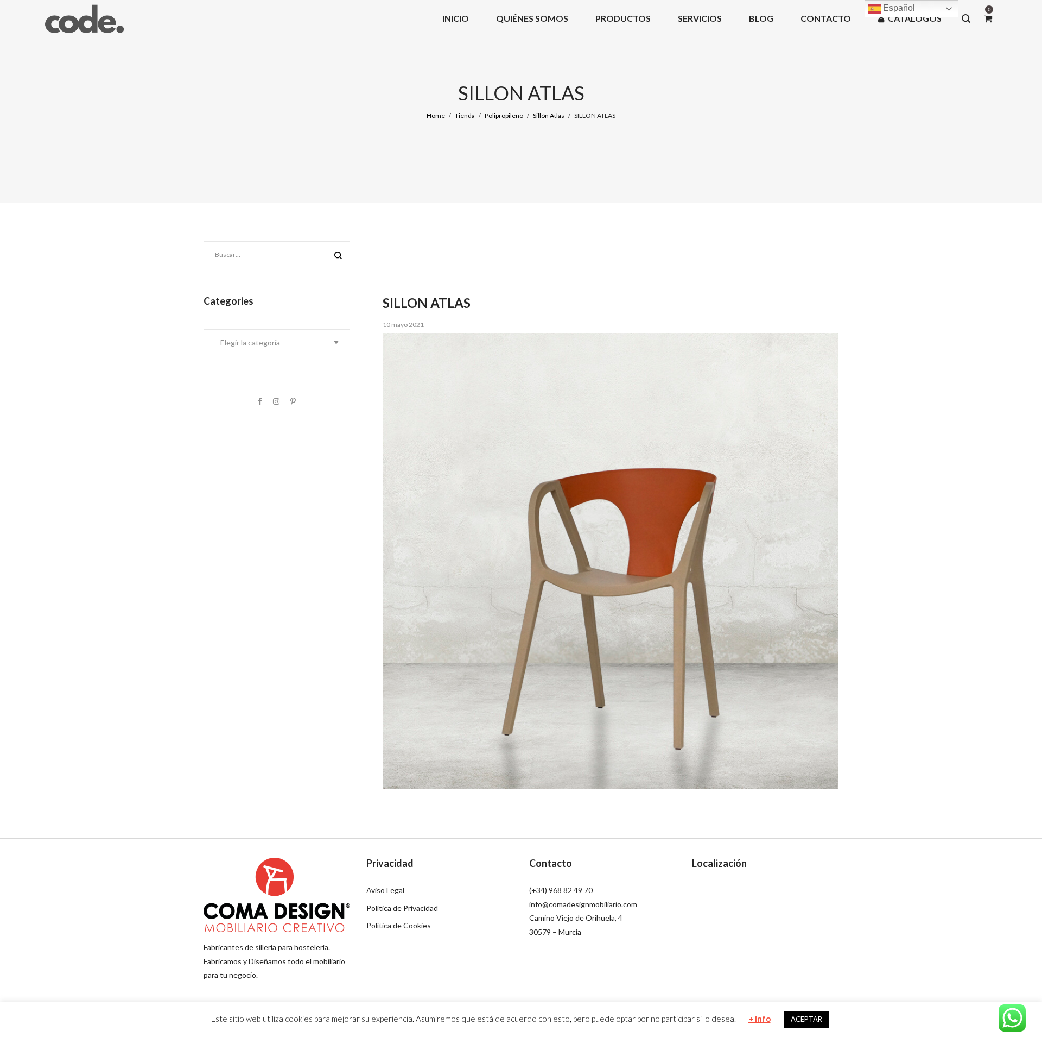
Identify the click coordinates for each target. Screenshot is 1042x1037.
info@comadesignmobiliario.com (583, 904)
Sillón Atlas (548, 115)
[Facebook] (260, 401)
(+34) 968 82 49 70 (561, 890)
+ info (759, 1018)
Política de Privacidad (402, 908)
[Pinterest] (293, 401)
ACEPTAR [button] (806, 1019)
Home (436, 115)
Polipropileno (504, 115)
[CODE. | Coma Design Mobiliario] (84, 18)
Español (898, 7)
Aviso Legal (385, 890)
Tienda (465, 115)
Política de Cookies (398, 925)
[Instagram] (276, 401)
